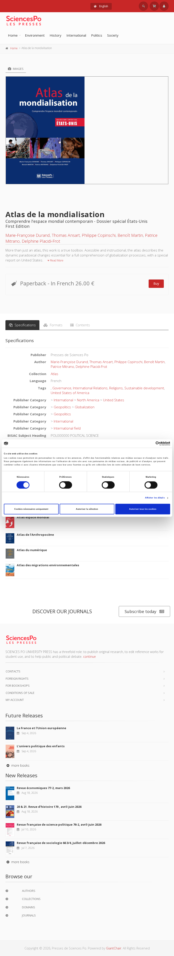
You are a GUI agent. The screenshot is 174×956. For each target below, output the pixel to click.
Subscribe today (140, 611)
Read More (56, 260)
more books (19, 765)
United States (113, 400)
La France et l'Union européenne (41, 728)
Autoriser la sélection (87, 509)
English (103, 6)
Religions (116, 388)
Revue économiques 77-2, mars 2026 (43, 788)
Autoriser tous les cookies (142, 509)
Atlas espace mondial (33, 517)
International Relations (90, 388)
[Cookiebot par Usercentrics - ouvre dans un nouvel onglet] (150, 443)
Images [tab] (18, 69)
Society (112, 35)
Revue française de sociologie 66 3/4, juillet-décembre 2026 (61, 843)
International (76, 35)
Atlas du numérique (32, 550)
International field (67, 428)
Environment (35, 35)
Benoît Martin (130, 235)
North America (88, 400)
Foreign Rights (17, 678)
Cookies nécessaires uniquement (31, 509)
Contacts (13, 671)
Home (13, 35)
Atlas (54, 373)
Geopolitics (62, 407)
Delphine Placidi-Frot (41, 241)
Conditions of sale (20, 693)
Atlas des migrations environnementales (48, 565)
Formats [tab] (56, 325)
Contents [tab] (82, 325)
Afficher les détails (155, 498)
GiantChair (113, 948)
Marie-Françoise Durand (27, 235)
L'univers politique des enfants (41, 746)
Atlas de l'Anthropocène (35, 535)
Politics (96, 35)
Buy (156, 283)
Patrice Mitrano (62, 366)
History (55, 35)
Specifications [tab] (25, 325)
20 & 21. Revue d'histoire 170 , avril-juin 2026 (49, 807)
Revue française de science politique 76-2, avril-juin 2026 (59, 824)
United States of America (70, 392)
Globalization (84, 407)
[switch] (65, 485)
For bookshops (18, 686)
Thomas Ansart (66, 235)
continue (89, 656)
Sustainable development (144, 388)
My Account (15, 700)
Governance (61, 388)
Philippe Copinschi (99, 235)
